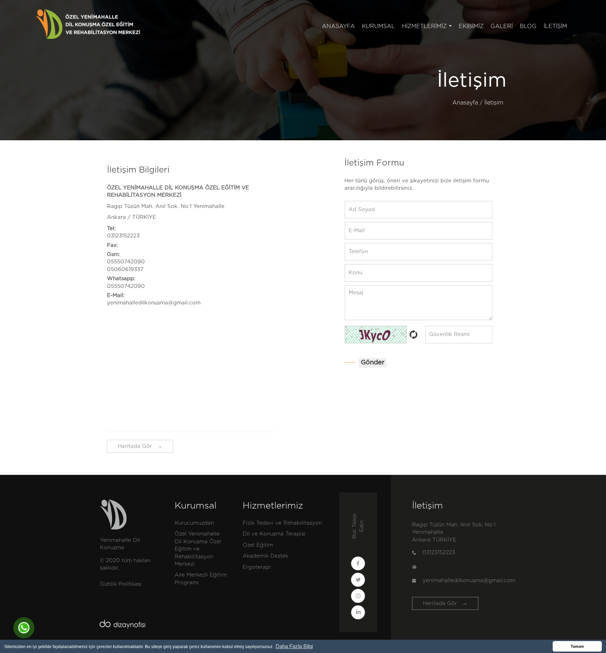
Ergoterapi (257, 567)
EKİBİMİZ (471, 26)
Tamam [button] (577, 646)
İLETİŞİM (555, 26)
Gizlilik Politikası (121, 584)
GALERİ (502, 26)
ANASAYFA (338, 26)
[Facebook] (358, 565)
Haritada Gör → (140, 446)
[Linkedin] (358, 613)
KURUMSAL (378, 26)
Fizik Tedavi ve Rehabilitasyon (282, 523)
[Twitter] (358, 581)
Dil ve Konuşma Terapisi (274, 534)
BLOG (528, 26)
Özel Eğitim (258, 545)
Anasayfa (465, 103)
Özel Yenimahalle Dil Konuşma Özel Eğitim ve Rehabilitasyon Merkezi (198, 549)
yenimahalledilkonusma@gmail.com (154, 302)
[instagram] (358, 597)
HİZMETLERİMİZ (428, 28)
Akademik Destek (265, 556)
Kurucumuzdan (194, 523)
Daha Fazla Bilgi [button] (294, 646)
